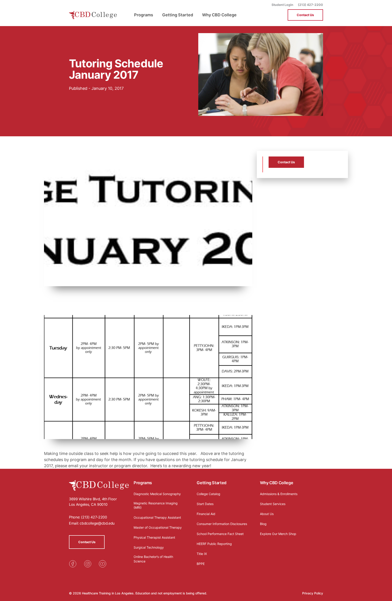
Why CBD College (276, 482)
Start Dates (205, 504)
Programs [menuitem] (143, 14)
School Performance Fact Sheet (220, 534)
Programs (143, 482)
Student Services (272, 504)
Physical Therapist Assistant (154, 537)
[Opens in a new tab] (72, 563)
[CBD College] (93, 15)
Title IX (202, 554)
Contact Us (305, 15)
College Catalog (208, 494)
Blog (263, 524)
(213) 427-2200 (310, 5)
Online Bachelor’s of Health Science (153, 559)
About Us (267, 514)
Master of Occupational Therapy (158, 527)
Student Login (282, 5)
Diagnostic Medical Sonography (157, 494)
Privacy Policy (312, 593)
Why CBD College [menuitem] (219, 14)
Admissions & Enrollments (278, 494)
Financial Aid (206, 514)
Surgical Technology (149, 547)
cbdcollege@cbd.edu (97, 523)
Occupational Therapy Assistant (157, 517)
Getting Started (211, 482)
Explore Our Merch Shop (278, 534)
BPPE (201, 564)
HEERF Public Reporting (214, 544)
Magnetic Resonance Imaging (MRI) (156, 505)
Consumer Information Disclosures (222, 524)
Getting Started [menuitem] (177, 14)
